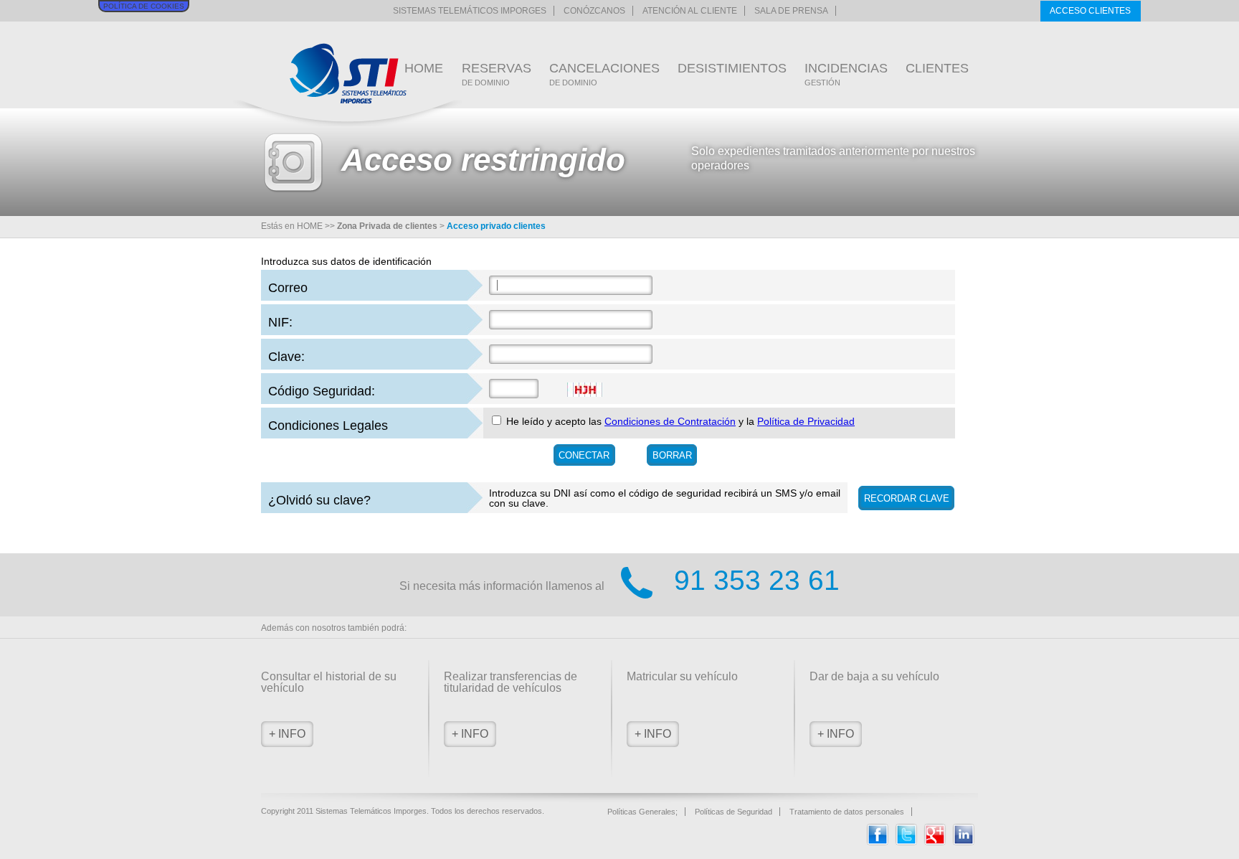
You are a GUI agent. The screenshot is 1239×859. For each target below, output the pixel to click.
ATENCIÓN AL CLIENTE (689, 11)
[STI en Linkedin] (963, 842)
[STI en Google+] (935, 842)
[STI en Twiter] (906, 842)
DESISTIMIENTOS (732, 68)
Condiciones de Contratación (670, 421)
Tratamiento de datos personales (846, 811)
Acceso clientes (1090, 11)
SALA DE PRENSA (791, 11)
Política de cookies (143, 6)
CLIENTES (937, 68)
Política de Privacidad (806, 421)
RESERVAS (496, 74)
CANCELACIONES (604, 74)
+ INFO (287, 734)
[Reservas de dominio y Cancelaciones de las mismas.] (348, 73)
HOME (423, 68)
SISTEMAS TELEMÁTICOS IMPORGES (469, 11)
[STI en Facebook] (877, 842)
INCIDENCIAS (846, 74)
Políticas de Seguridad (733, 811)
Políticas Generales (641, 811)
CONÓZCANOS (594, 11)
